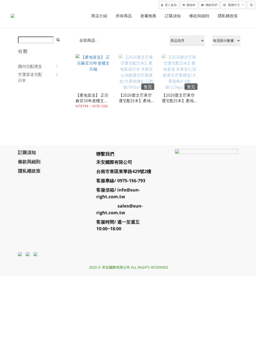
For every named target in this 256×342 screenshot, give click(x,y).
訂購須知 (173, 16)
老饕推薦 (148, 16)
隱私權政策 (228, 16)
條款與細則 (199, 16)
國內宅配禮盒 (30, 66)
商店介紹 (99, 16)
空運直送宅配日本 (30, 77)
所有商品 (124, 16)
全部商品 (87, 40)
